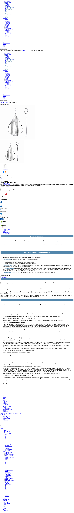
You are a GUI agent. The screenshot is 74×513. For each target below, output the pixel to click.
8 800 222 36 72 (3, 48)
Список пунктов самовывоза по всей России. (13, 248)
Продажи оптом (6, 42)
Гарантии (5, 231)
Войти (4, 509)
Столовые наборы (8, 452)
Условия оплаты (6, 230)
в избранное (5, 169)
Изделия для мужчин (9, 14)
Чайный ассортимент (9, 455)
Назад (4, 432)
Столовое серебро (6, 39)
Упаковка (7, 17)
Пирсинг (7, 15)
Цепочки (7, 13)
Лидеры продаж (11, 37)
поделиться (5, 170)
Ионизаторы (7, 461)
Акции (4, 46)
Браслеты (7, 12)
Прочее (6, 463)
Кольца (6, 10)
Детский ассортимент (9, 7)
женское (6, 187)
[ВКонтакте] (3, 172)
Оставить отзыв (3, 277)
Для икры (7, 462)
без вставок (6, 186)
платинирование (7, 184)
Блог (4, 45)
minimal (6, 188)
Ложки (6, 459)
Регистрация (5, 510)
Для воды (7, 453)
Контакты (5, 423)
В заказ (1, 178)
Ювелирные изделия (7, 1)
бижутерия (6, 183)
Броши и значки (8, 2)
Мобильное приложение (7, 416)
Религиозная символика (10, 8)
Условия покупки (6, 43)
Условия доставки (6, 229)
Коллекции (5, 18)
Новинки (16, 37)
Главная (2, 102)
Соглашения (5, 420)
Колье (6, 11)
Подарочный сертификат (29, 37)
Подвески (7, 4)
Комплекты (7, 6)
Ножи (6, 460)
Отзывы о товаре (6, 233)
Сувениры (7, 5)
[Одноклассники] (5, 172)
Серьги (6, 3)
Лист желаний (21, 37)
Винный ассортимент (9, 454)
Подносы (7, 456)
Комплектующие (8, 9)
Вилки (6, 458)
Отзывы (4, 44)
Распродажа (5, 37)
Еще (3, 38)
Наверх (1, 428)
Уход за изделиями (6, 232)
